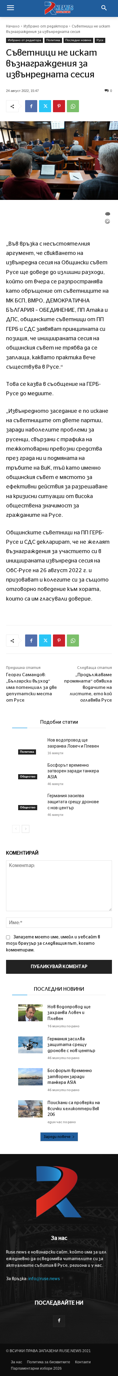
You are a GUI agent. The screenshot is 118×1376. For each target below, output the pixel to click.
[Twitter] (45, 106)
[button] (104, 8)
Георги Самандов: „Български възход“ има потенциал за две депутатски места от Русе (31, 688)
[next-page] (25, 829)
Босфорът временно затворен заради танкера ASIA (73, 771)
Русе (100, 40)
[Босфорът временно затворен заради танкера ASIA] (30, 771)
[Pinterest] (59, 106)
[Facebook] (31, 106)
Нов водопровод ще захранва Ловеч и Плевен (69, 1013)
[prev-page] (16, 829)
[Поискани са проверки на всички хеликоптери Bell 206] (30, 1108)
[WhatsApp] (73, 106)
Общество (27, 776)
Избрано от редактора (46, 26)
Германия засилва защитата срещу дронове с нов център (73, 801)
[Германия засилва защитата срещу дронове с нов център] (30, 801)
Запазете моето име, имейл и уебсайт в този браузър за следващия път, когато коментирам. (53, 943)
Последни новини (78, 40)
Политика (53, 40)
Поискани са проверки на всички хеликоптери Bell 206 (74, 1109)
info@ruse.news (44, 1279)
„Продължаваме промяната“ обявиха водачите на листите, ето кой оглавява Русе (88, 688)
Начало (13, 26)
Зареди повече (57, 1137)
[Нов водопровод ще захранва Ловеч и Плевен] (30, 746)
